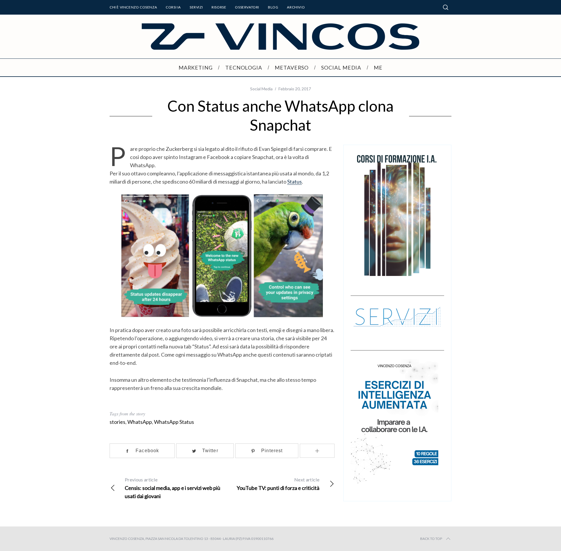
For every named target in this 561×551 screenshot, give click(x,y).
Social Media (261, 88)
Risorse (219, 7)
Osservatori (247, 7)
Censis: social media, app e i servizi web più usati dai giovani (172, 488)
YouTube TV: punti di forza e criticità (278, 484)
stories (117, 422)
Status (294, 181)
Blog (273, 7)
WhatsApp (139, 422)
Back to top (431, 538)
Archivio (296, 7)
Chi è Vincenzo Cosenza (133, 7)
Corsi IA (173, 7)
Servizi (196, 7)
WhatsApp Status (174, 422)
